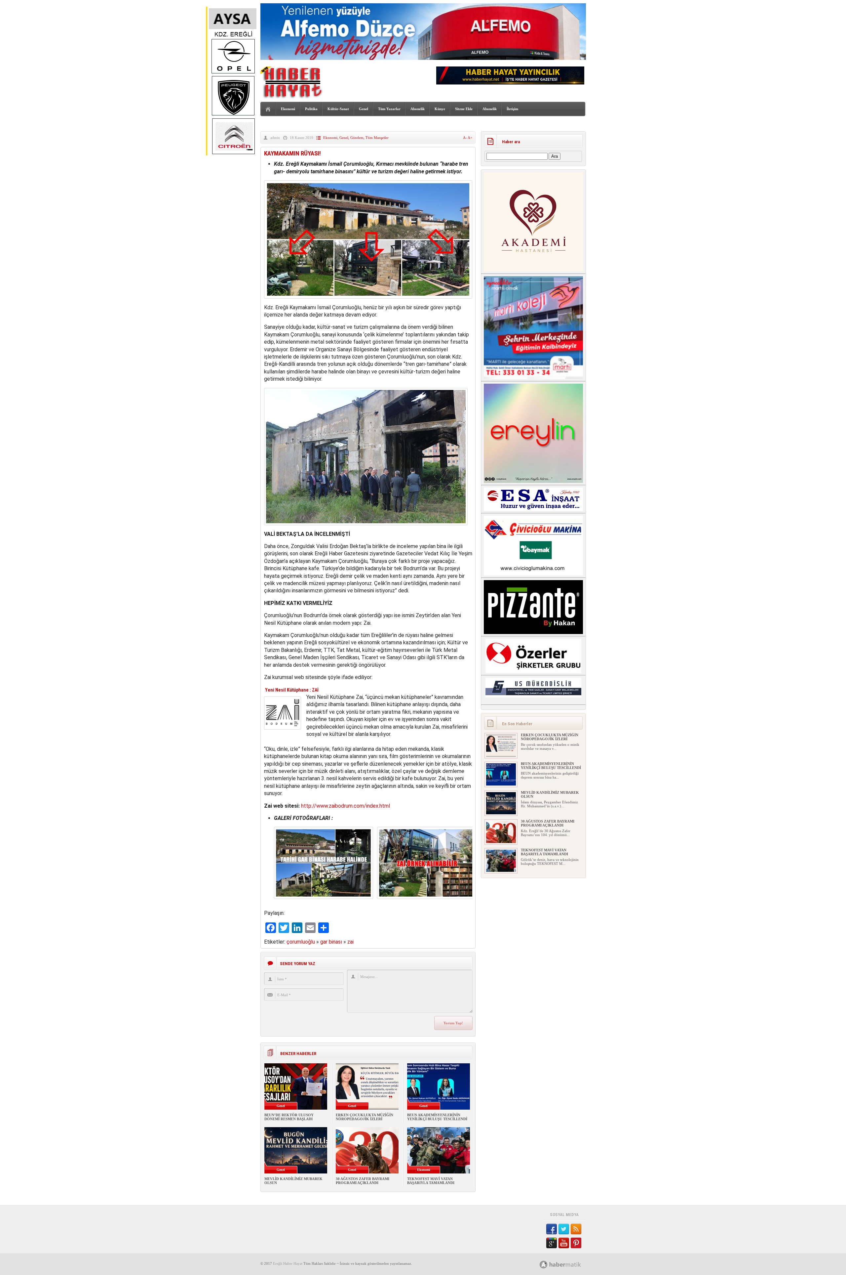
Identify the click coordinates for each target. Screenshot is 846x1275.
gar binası (331, 942)
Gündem (357, 138)
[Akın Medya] (544, 1264)
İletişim (512, 109)
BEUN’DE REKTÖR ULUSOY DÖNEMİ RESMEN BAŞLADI (289, 1117)
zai (350, 942)
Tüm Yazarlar (389, 109)
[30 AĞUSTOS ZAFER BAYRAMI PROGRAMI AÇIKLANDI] (501, 841)
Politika (311, 109)
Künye (440, 109)
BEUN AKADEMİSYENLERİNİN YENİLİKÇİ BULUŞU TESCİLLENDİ (437, 1117)
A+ (470, 138)
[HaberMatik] (567, 1264)
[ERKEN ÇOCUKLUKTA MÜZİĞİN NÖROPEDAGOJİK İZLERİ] (501, 755)
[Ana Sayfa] (268, 109)
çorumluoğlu (301, 942)
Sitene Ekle (464, 109)
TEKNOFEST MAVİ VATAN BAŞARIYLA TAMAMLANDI (430, 1181)
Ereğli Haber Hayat (287, 1263)
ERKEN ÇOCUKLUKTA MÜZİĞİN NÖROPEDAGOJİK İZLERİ (364, 1117)
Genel (363, 109)
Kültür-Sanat (338, 109)
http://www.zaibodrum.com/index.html (345, 806)
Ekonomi (288, 109)
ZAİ (315, 690)
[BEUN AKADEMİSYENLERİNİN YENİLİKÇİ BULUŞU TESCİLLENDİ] (501, 784)
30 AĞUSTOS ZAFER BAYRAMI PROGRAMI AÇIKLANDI (362, 1181)
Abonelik (417, 109)
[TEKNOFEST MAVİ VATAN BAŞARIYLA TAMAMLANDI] (501, 870)
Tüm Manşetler (377, 138)
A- (465, 138)
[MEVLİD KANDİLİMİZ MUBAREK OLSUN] (501, 813)
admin (275, 138)
